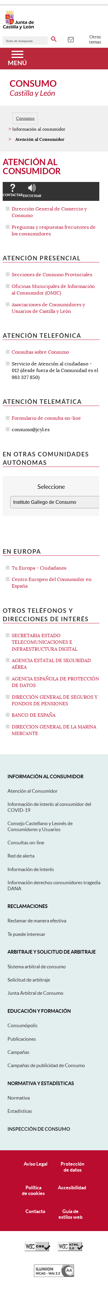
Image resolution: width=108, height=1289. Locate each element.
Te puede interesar (26, 934)
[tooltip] (70, 39)
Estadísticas (20, 1111)
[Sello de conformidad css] (37, 1250)
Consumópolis (23, 1025)
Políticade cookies (33, 1190)
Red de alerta (21, 855)
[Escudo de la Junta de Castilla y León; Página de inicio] (18, 28)
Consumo (25, 118)
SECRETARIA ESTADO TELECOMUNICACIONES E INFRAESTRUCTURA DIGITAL (44, 642)
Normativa (19, 1097)
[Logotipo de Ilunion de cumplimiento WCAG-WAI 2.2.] (54, 1275)
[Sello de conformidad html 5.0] (70, 1250)
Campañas (18, 1052)
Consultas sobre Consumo (40, 352)
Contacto (35, 1211)
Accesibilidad (72, 1187)
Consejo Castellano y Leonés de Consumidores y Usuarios (40, 826)
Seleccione (51, 486)
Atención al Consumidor (33, 791)
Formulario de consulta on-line (46, 418)
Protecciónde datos (72, 1166)
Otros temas (95, 39)
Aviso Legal (35, 1163)
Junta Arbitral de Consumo (35, 993)
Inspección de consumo (39, 1129)
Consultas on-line (26, 842)
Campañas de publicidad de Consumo (46, 1065)
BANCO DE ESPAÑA (34, 715)
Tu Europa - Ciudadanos (39, 568)
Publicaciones (22, 1039)
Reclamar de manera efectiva (37, 920)
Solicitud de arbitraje (29, 979)
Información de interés (31, 869)
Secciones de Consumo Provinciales (52, 275)
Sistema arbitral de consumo (37, 966)
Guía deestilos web (70, 1214)
